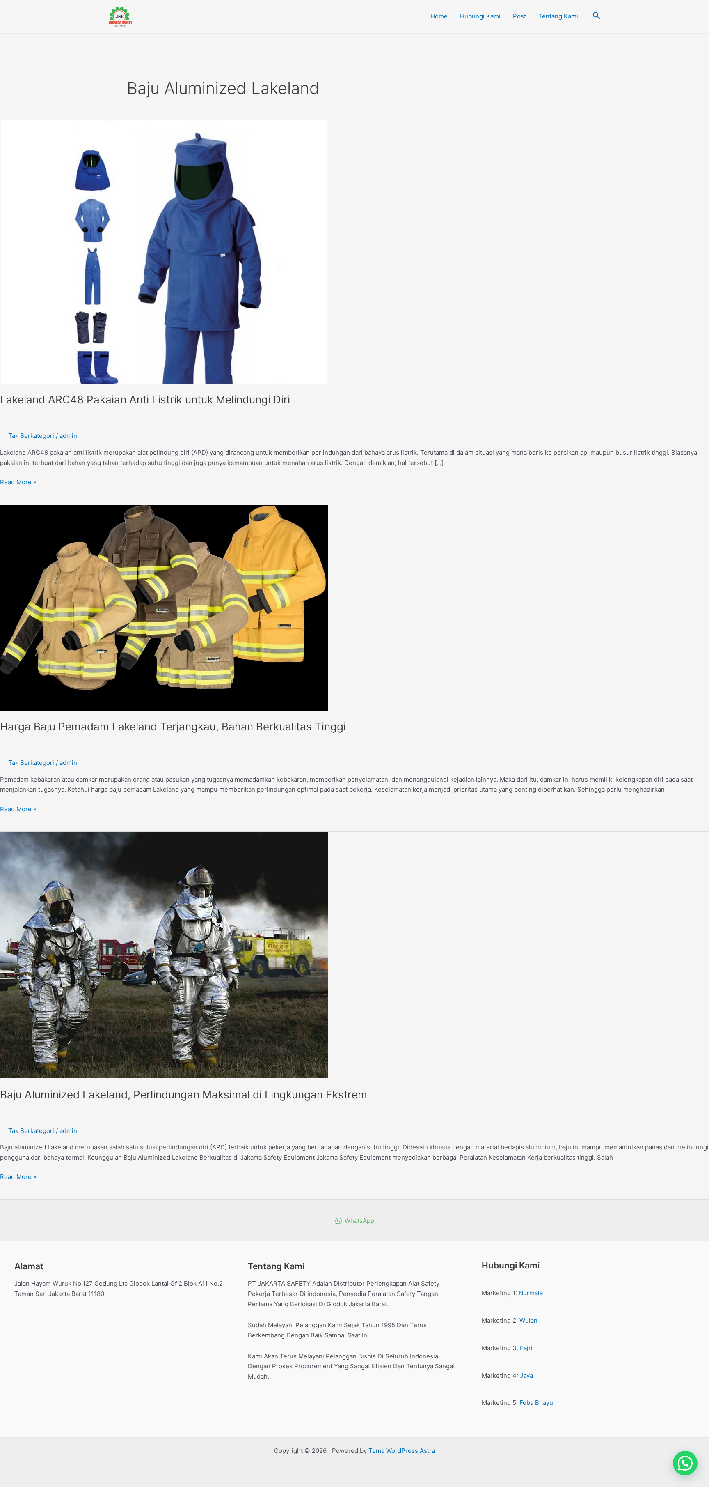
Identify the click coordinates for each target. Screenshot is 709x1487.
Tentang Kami (558, 16)
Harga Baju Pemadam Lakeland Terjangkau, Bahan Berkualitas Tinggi (173, 726)
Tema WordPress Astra (401, 1451)
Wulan (528, 1320)
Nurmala (531, 1293)
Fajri (526, 1348)
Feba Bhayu (536, 1402)
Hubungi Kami (480, 16)
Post (519, 16)
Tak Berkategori (31, 436)
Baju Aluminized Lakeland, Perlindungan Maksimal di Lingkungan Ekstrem (183, 1094)
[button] (685, 1463)
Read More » (18, 481)
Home (439, 16)
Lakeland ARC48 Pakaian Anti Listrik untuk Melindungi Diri (145, 399)
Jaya (526, 1375)
